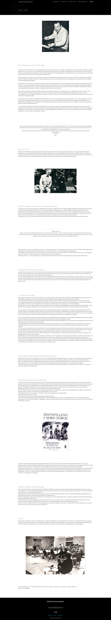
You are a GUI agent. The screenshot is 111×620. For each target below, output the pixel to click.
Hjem (21, 7)
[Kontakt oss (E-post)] (92, 2)
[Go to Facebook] (90, 2)
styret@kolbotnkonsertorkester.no (55, 607)
